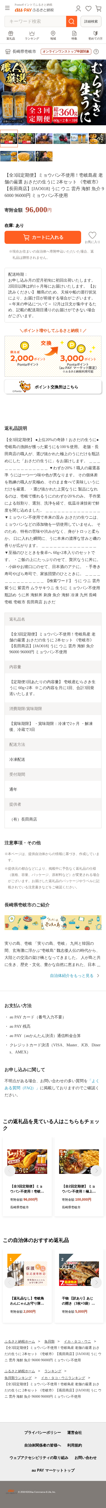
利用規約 (74, 1445)
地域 (53, 38)
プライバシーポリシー (42, 1432)
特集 (74, 38)
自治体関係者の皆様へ (42, 1445)
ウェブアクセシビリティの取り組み (39, 1458)
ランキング (32, 38)
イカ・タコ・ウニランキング (63, 1378)
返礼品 (11, 38)
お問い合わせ (86, 1458)
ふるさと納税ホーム (20, 1341)
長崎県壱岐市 (24, 51)
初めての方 (95, 38)
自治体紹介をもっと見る (72, 976)
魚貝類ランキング (18, 1378)
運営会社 (74, 1432)
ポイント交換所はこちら (56, 387)
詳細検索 (91, 21)
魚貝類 (49, 1341)
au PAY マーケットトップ (53, 1470)
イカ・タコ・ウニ (77, 1341)
